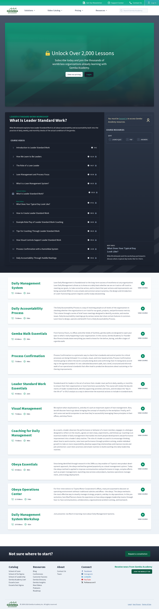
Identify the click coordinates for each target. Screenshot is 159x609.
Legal (130, 604)
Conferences (38, 574)
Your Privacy (137, 604)
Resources (100, 10)
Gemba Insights (39, 582)
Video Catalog (54, 10)
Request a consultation (137, 554)
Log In (88, 74)
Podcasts (36, 588)
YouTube (87, 579)
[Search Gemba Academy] (121, 10)
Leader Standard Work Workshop (29, 116)
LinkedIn (87, 577)
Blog (35, 571)
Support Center (117, 3)
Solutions (28, 10)
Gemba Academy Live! (17, 579)
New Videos (37, 585)
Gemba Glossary (39, 579)
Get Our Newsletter (94, 3)
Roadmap (37, 591)
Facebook (88, 571)
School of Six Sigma (16, 574)
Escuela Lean (14, 582)
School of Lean (14, 571)
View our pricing (74, 74)
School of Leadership (17, 577)
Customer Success (40, 577)
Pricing (78, 10)
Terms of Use (146, 604)
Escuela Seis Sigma (16, 585)
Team (59, 574)
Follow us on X (89, 582)
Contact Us (137, 3)
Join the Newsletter (142, 571)
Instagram (88, 574)
